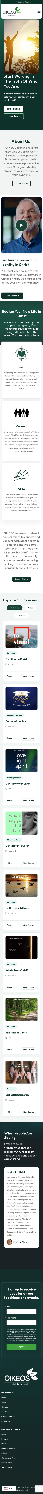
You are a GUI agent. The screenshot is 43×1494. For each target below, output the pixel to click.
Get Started (13, 109)
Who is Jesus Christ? (17, 970)
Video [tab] (30, 608)
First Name (11, 1318)
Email (9, 1306)
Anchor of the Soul (16, 721)
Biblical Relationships (17, 1094)
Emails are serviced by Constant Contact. (23, 1340)
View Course (28, 676)
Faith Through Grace (17, 908)
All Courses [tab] (14, 608)
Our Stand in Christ (16, 659)
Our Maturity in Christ (18, 783)
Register (28, 2)
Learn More (13, 116)
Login (20, 2)
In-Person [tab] (21, 615)
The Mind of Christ (16, 1032)
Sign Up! (21, 1346)
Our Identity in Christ (17, 845)
